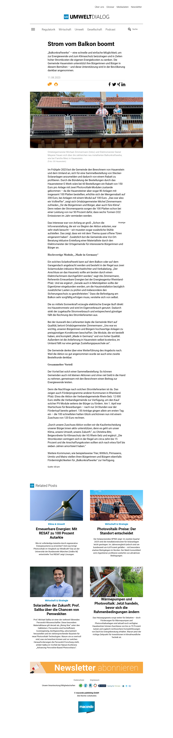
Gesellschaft (94, 29)
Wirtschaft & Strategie (116, 524)
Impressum (94, 680)
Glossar (110, 7)
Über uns (99, 7)
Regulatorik (48, 29)
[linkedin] (123, 85)
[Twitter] (114, 85)
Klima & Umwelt (56, 524)
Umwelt (79, 29)
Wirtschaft (65, 29)
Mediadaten (123, 7)
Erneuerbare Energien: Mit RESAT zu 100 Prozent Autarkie (56, 533)
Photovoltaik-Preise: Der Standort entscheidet (116, 531)
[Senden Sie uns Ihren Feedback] (50, 84)
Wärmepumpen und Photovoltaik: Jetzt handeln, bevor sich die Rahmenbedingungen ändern (116, 605)
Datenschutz (79, 680)
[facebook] (110, 85)
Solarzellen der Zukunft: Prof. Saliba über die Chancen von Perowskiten (56, 609)
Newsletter (136, 7)
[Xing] (119, 85)
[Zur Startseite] (86, 16)
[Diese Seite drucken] (56, 84)
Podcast (110, 29)
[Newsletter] (86, 667)
